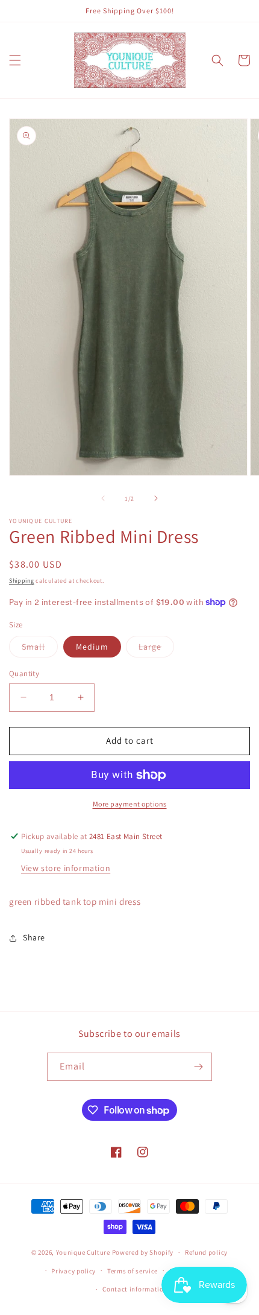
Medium (92, 646)
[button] (15, 60)
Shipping (21, 581)
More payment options (130, 803)
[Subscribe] (198, 1067)
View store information (65, 868)
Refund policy (206, 1252)
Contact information (134, 1289)
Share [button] (34, 937)
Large (156, 649)
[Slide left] (103, 498)
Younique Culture (83, 1252)
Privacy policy (73, 1271)
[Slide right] (156, 498)
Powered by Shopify (143, 1252)
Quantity (24, 673)
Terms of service (132, 1271)
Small (40, 649)
